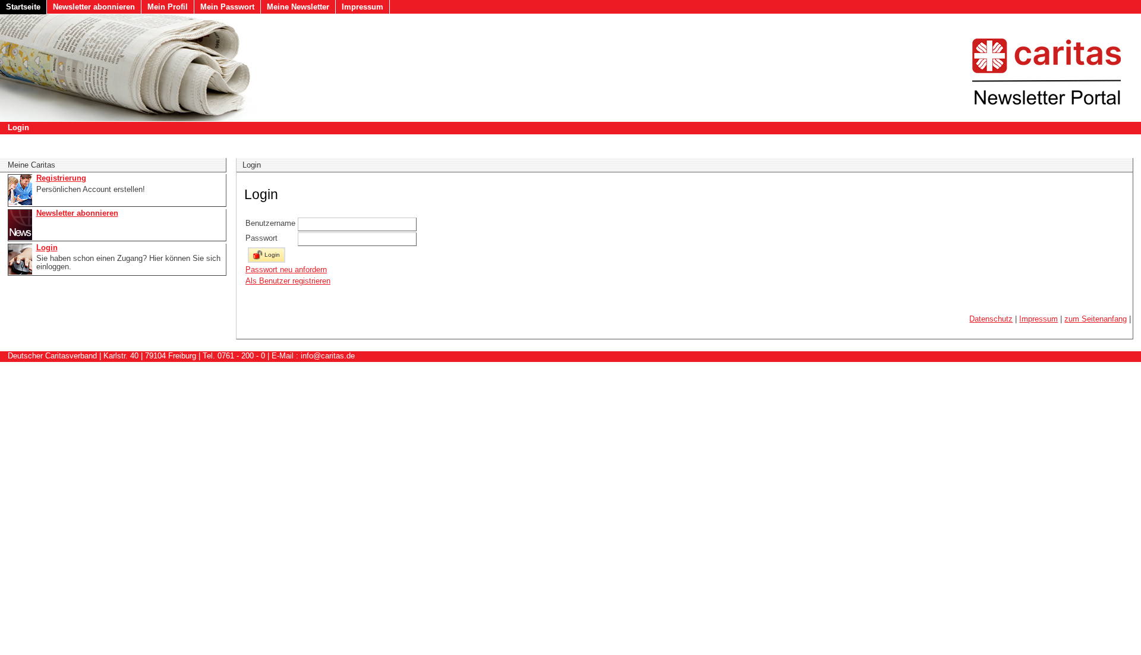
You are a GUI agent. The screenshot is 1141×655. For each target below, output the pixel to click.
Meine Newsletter (298, 6)
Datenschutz (991, 318)
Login (18, 127)
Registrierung (61, 178)
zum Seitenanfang (1095, 318)
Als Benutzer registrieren (287, 280)
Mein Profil (167, 6)
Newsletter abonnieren (94, 6)
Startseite (23, 6)
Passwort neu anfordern (286, 269)
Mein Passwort (227, 6)
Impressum (362, 6)
